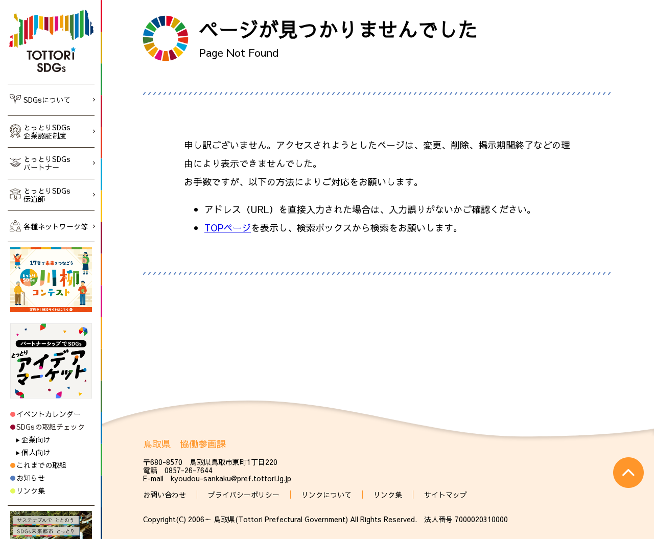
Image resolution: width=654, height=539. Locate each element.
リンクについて (326, 494)
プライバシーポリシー (243, 494)
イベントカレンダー (48, 414)
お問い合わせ (164, 494)
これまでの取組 (41, 465)
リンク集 (30, 490)
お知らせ (30, 478)
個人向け (35, 452)
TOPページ (227, 227)
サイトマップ (445, 494)
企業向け (35, 439)
